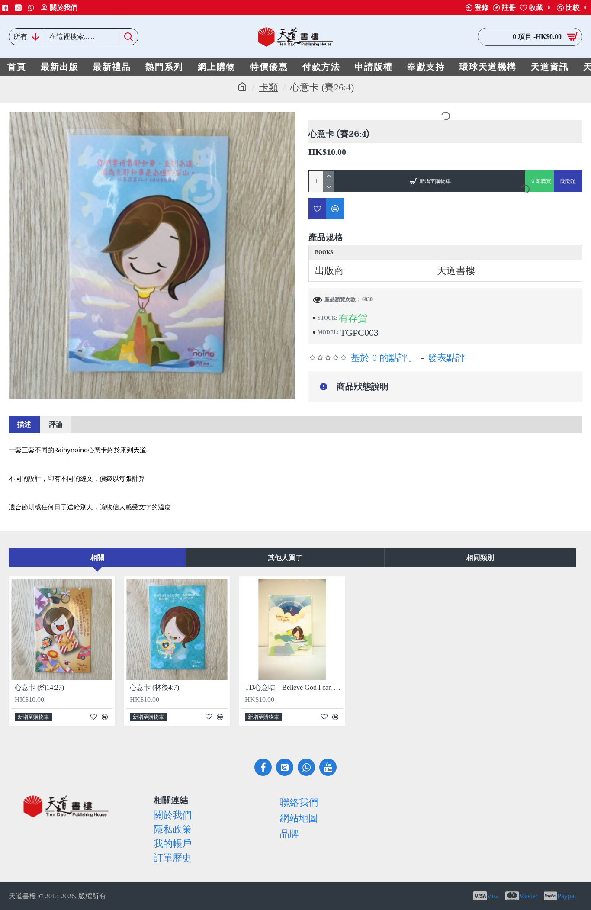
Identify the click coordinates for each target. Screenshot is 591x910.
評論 (56, 424)
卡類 (268, 87)
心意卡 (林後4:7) (154, 687)
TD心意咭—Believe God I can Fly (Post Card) (294, 687)
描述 (24, 424)
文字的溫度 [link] (154, 506)
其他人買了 (285, 557)
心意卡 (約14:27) (39, 687)
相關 (97, 557)
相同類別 (480, 557)
